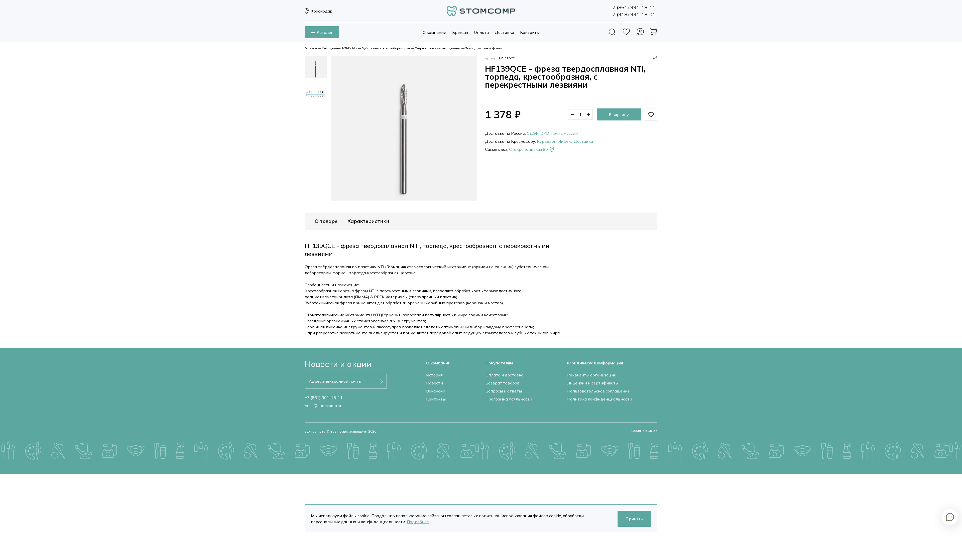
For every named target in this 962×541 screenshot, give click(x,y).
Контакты (530, 32)
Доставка (504, 32)
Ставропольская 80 (528, 149)
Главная (311, 48)
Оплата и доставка (504, 374)
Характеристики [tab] (368, 221)
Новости (434, 382)
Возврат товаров (503, 382)
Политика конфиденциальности (599, 398)
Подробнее (418, 521)
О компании (434, 32)
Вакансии (435, 390)
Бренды (460, 32)
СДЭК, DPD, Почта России (552, 133)
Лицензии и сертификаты (593, 382)
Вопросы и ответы (504, 390)
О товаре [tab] (326, 221)
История (434, 374)
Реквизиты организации (591, 374)
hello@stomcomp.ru (323, 405)
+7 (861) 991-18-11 (324, 397)
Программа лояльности (509, 398)
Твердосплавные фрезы (484, 48)
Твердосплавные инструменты (437, 48)
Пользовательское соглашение (598, 390)
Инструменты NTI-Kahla (339, 48)
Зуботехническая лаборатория (386, 48)
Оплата (481, 32)
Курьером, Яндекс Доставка (565, 141)
